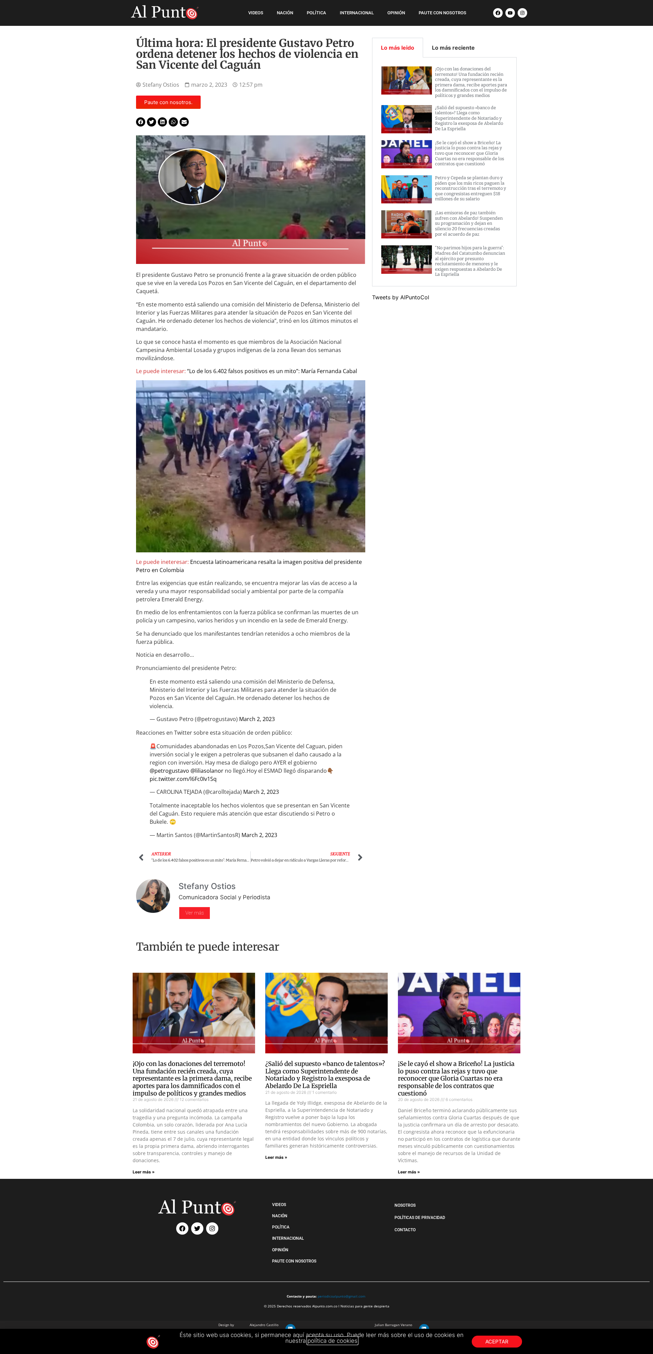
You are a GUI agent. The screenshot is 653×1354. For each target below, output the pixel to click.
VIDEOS (255, 12)
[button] (140, 122)
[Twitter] (197, 1228)
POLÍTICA (316, 12)
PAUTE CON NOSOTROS (442, 12)
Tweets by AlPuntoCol (400, 297)
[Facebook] (498, 13)
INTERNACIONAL (357, 12)
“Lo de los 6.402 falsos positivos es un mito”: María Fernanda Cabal (272, 371)
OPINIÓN (396, 12)
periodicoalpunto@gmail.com (341, 1296)
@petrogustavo (169, 770)
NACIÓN (285, 12)
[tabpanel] (444, 171)
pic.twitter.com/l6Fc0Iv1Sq (183, 779)
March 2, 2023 (257, 719)
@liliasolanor (206, 770)
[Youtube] (510, 13)
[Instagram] (522, 13)
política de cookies (332, 1340)
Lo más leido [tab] (397, 47)
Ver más (194, 913)
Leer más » (144, 1171)
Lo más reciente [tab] (453, 47)
